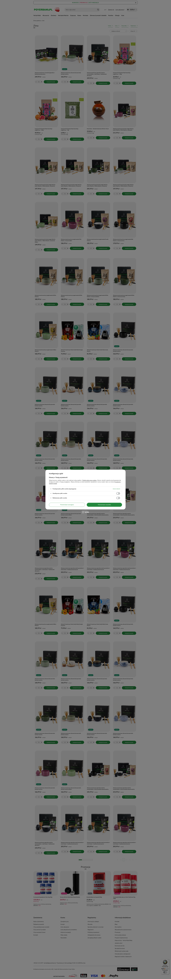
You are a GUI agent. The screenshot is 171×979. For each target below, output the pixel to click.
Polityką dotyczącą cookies (89, 480)
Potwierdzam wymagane (67, 504)
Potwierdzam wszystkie (104, 504)
